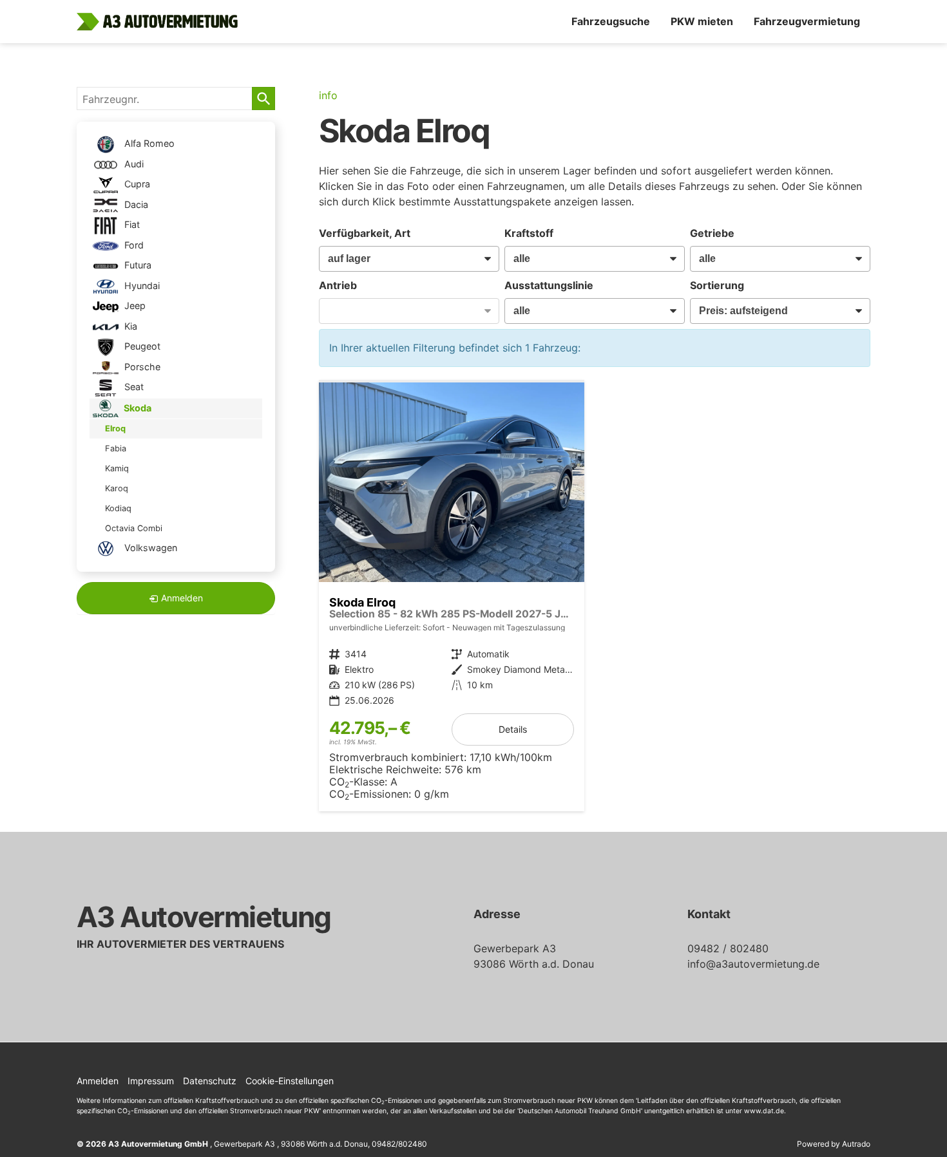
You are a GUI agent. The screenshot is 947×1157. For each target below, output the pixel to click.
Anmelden (98, 1080)
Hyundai (141, 285)
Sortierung (717, 285)
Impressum (151, 1080)
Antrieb (338, 285)
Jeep (134, 305)
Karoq (116, 488)
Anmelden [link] (182, 597)
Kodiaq (118, 508)
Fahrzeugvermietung (807, 21)
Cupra (136, 183)
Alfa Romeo (148, 143)
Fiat (131, 224)
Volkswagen (149, 547)
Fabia (115, 448)
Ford (133, 245)
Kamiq (117, 468)
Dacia (135, 204)
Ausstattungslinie (548, 285)
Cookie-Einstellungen (289, 1080)
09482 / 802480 (728, 948)
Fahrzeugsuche (610, 21)
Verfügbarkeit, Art (364, 233)
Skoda (136, 407)
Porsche (141, 366)
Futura (136, 264)
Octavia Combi (133, 528)
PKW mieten (702, 21)
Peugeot (141, 346)
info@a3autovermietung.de (753, 963)
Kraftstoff (528, 233)
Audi (133, 163)
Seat (133, 386)
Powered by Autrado (833, 1144)
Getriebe (712, 233)
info (328, 95)
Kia (129, 326)
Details (513, 729)
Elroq (115, 428)
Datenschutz (209, 1080)
